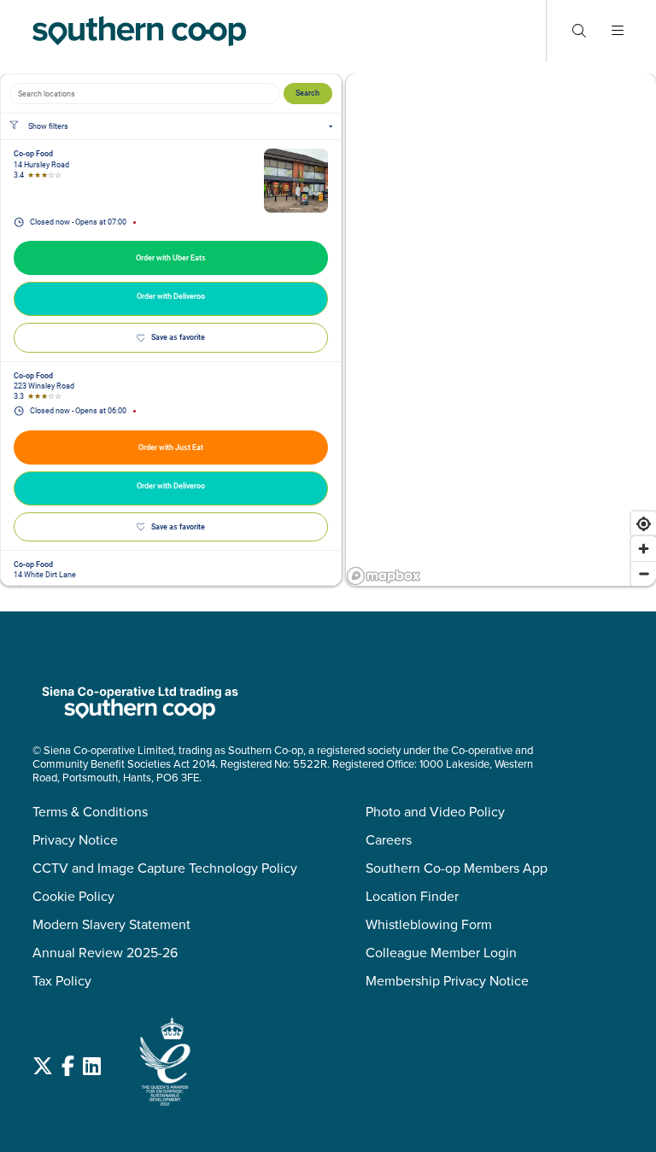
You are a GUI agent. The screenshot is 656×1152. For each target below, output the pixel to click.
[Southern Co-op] (139, 30)
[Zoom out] (643, 573)
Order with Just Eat (170, 447)
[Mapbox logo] (383, 576)
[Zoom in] (643, 548)
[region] (501, 329)
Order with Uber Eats (171, 258)
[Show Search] (579, 31)
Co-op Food (33, 153)
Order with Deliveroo (171, 296)
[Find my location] (643, 524)
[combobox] (144, 93)
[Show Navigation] (618, 31)
